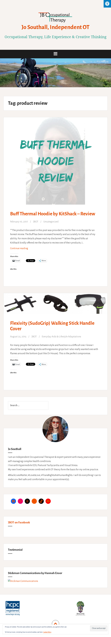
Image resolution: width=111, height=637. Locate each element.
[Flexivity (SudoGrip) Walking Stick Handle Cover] (55, 308)
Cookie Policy (47, 632)
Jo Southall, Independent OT (55, 27)
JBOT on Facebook (19, 522)
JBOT (35, 221)
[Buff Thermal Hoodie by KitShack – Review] (55, 160)
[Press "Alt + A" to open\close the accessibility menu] (107, 4)
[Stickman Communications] (23, 581)
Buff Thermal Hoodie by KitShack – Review (52, 213)
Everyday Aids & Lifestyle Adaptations (61, 336)
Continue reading (23, 249)
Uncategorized (51, 221)
